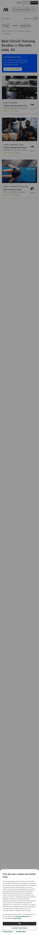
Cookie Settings (19, 928)
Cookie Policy (21, 931)
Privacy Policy (17, 918)
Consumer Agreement (22, 916)
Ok (19, 923)
